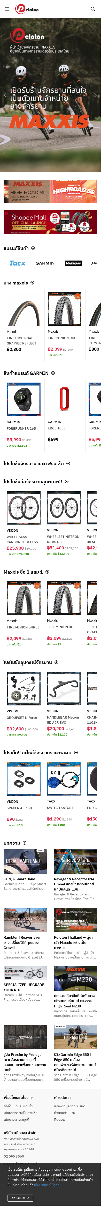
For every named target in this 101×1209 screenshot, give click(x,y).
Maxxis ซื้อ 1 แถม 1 (23, 572)
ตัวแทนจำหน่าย (64, 1113)
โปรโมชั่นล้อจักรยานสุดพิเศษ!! (33, 481)
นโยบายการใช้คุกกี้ (46, 1185)
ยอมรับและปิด (20, 1198)
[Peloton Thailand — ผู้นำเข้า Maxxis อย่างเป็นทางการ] (75, 920)
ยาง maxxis (16, 283)
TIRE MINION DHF (62, 338)
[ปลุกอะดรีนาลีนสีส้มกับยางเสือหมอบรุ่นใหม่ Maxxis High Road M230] (75, 978)
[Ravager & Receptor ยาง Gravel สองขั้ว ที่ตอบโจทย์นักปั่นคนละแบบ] (75, 861)
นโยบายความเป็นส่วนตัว (20, 1113)
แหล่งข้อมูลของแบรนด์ (69, 1106)
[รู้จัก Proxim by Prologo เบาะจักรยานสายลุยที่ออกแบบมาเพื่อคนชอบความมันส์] (25, 1037)
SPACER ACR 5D (19, 808)
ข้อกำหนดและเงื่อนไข (18, 1106)
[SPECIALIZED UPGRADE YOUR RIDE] (25, 973)
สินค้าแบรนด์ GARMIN (26, 373)
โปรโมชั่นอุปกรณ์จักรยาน (28, 662)
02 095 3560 (14, 1156)
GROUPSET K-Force (22, 717)
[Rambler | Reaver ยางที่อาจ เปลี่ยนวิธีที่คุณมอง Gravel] (25, 920)
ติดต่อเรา (60, 1119)
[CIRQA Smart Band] (25, 861)
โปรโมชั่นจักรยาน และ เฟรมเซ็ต (34, 463)
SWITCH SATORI (60, 808)
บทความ (12, 843)
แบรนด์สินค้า (16, 248)
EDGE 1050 (57, 428)
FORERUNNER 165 (21, 428)
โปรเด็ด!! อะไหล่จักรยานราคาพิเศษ (38, 752)
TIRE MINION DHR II (23, 627)
